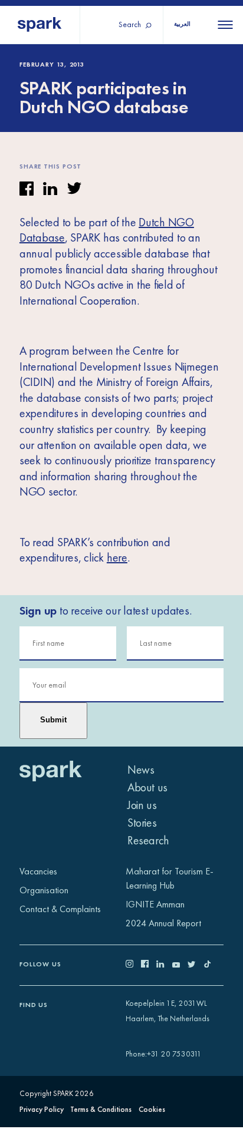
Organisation (43, 890)
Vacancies (38, 871)
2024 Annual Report (163, 923)
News (140, 769)
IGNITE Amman (155, 904)
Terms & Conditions (101, 1109)
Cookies (152, 1109)
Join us (141, 805)
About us (147, 787)
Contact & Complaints (60, 909)
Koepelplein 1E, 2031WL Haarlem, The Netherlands (167, 1011)
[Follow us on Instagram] (133, 965)
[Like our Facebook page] (148, 965)
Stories (141, 822)
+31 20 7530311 (174, 1054)
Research (148, 840)
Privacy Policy (41, 1109)
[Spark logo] (40, 25)
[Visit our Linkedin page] (164, 965)
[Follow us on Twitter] (195, 965)
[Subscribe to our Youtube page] (180, 965)
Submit (53, 719)
